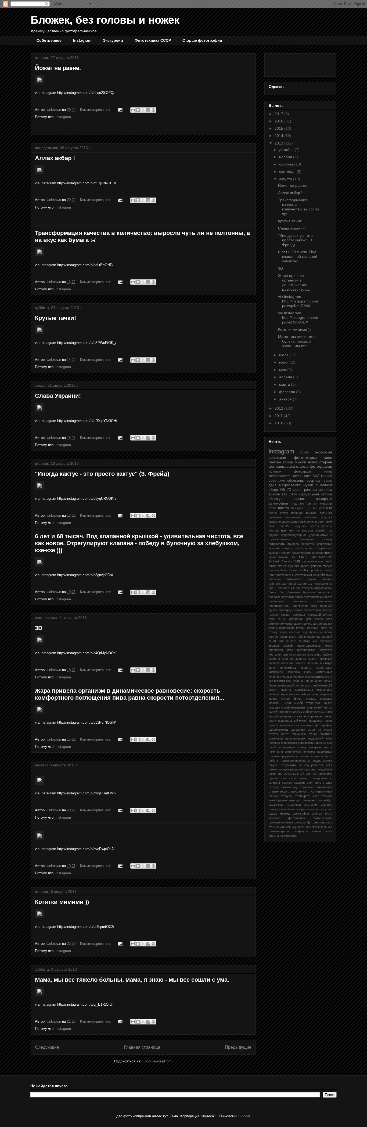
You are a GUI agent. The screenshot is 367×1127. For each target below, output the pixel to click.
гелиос (326, 476)
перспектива (306, 742)
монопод (326, 698)
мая (283, 370)
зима (272, 526)
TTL (308, 508)
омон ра (314, 729)
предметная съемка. (295, 756)
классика (293, 672)
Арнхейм (319, 574)
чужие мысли (278, 557)
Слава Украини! (58, 395)
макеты (286, 689)
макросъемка (290, 485)
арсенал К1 (286, 588)
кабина (327, 654)
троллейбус (324, 800)
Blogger (244, 1116)
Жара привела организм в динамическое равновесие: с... (294, 282)
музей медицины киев (296, 707)
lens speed (301, 566)
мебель (274, 694)
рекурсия (296, 769)
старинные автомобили (315, 787)
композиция (324, 672)
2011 (279, 416)
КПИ (329, 508)
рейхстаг (317, 765)
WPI (297, 561)
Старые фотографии (202, 40)
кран (289, 680)
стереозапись (297, 791)
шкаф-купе (300, 831)
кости (328, 676)
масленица (324, 689)
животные (299, 521)
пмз (329, 742)
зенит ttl (312, 521)
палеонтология (295, 738)
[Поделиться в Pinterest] (153, 110)
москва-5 (275, 703)
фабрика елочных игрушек (314, 809)
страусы (286, 796)
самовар (310, 769)
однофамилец (278, 729)
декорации (296, 619)
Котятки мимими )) (62, 902)
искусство (314, 654)
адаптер (286, 583)
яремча (274, 835)
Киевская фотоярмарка (286, 579)
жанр (328, 471)
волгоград (285, 610)
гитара (285, 614)
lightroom (316, 566)
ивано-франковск (309, 645)
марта (285, 384)
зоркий (288, 645)
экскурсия (323, 452)
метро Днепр (291, 698)
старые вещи (278, 791)
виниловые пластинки (288, 601)
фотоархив (303, 471)
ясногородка (288, 835)
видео (299, 596)
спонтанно (314, 782)
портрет (298, 503)
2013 (279, 143)
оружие (274, 535)
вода (314, 605)
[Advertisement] (143, 129)
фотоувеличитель (281, 822)
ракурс (273, 765)
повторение (287, 747)
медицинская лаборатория (299, 694)
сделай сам (277, 778)
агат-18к (274, 583)
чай (314, 827)
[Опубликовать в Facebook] (148, 110)
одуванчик (298, 729)
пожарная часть (320, 747)
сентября (288, 171)
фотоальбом (296, 818)
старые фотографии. (297, 548)
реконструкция (279, 769)
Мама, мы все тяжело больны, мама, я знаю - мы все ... (297, 341)
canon (297, 490)
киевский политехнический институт (306, 663)
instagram (63, 117)
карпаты (274, 658)
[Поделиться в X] (143, 110)
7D (289, 490)
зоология (326, 641)
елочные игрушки (318, 517)
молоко (311, 698)
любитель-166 (322, 685)
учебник (288, 809)
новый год (324, 530)
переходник (289, 742)
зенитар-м (325, 521)
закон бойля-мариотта (304, 636)
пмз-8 (272, 747)
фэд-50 (274, 827)
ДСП (329, 574)
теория (285, 552)
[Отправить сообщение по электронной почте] (120, 110)
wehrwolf (306, 574)
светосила (325, 773)
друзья (327, 623)
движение (275, 517)
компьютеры (277, 530)
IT (307, 557)
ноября (286, 157)
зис (314, 641)
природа (293, 543)
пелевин (274, 742)
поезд (302, 747)
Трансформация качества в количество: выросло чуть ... (298, 207)
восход (327, 610)
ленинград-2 (285, 685)
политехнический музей (285, 751)
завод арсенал (289, 632)
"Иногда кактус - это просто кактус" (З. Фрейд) (102, 473)
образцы (275, 499)
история (275, 471)
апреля (286, 377)
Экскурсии (113, 40)
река (329, 765)
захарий (326, 636)
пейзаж (275, 462)
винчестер (300, 605)
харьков (285, 827)
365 (282, 490)
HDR (301, 557)
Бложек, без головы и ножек (105, 20)
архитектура (304, 588)
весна (273, 513)
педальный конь (320, 738)
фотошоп (300, 822)
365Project (297, 508)
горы (272, 619)
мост (288, 703)
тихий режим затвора (284, 800)
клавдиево (276, 672)
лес (291, 530)
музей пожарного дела (284, 711)
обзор (273, 490)
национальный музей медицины (300, 720)
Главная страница (142, 1047)
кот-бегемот (277, 680)
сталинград (289, 787)
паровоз (299, 499)
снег (307, 476)
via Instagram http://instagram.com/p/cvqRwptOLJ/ (298, 317)
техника (326, 796)
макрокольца (304, 689)
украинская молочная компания (293, 804)
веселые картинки (281, 596)
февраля (287, 392)
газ (284, 494)
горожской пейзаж (319, 614)
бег (282, 592)
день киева (314, 619)
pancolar (310, 490)
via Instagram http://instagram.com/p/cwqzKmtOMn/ (298, 301)
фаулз (273, 813)
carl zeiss (324, 481)
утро (279, 809)
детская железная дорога (286, 623)
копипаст (275, 676)
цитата (283, 508)
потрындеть (277, 543)
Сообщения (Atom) (157, 1061)
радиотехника (322, 760)
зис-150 (285, 526)
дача (272, 485)
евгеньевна (293, 517)
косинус (298, 676)
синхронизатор (322, 778)
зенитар (304, 641)
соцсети (299, 782)
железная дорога (280, 521)
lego (290, 566)
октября (286, 164)
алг (295, 583)
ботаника (293, 592)
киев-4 (312, 658)
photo (283, 570)
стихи (311, 791)
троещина (308, 800)
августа (286, 179)
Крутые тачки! (55, 318)
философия (301, 813)
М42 (316, 476)
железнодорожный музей (286, 627)
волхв (298, 610)
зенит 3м (276, 641)
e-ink (329, 561)
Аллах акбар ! (55, 158)
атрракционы (323, 588)
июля (284, 355)
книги (307, 672)
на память (291, 716)
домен (317, 623)
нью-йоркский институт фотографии (306, 725)
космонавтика (314, 676)
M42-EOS (325, 557)
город (288, 462)
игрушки (300, 526)
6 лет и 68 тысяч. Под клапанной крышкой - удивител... (299, 256)
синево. (303, 778)
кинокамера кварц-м (296, 667)
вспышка (326, 513)
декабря (287, 149)
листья (299, 685)
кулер (318, 680)
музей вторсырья (307, 703)
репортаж (307, 543)
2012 (279, 408)
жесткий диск (317, 627)
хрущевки (298, 827)
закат (283, 636)
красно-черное (303, 680)
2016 (279, 121)
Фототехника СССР (153, 40)
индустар (325, 649)
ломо (308, 685)
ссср (310, 481)
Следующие (47, 1047)
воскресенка (312, 610)
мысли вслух (306, 462)
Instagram (82, 40)
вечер (284, 513)
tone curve (292, 574)
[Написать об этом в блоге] (138, 110)
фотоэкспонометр (319, 822)
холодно (317, 552)
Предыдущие (238, 1047)
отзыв (328, 729)
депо (329, 619)
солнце (287, 782)
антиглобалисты (321, 583)
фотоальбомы (322, 818)
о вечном (324, 485)
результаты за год (295, 765)
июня (284, 362)
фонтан (317, 813)
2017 (279, 114)
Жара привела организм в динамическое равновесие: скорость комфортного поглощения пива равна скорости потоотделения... (129, 694)
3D (38, 628)
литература (305, 530)
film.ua (282, 566)
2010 (279, 423)
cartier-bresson (313, 561)
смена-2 (274, 782)
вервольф (325, 592)
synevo (280, 574)
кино (272, 667)
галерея (274, 614)
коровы (287, 676)
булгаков (309, 592)
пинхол (321, 742)
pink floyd (304, 570)
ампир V (303, 583)
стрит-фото (302, 796)
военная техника (303, 513)
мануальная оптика (315, 494)
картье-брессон (321, 526)
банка (272, 592)
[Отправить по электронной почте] (133, 110)
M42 (314, 557)
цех (308, 827)
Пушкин (312, 579)
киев (328, 457)
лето (293, 494)
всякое (274, 494)
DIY (293, 557)
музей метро (323, 707)
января (286, 399)
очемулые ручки (304, 733)
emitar (273, 566)
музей (308, 485)
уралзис (305, 552)
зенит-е (291, 641)
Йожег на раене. (58, 68)
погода (327, 539)
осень (298, 476)
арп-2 (272, 588)
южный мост (322, 831)
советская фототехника (293, 457)
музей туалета (310, 711)
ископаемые (297, 654)
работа (273, 760)
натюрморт (306, 716)
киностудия (324, 667)
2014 (279, 135)
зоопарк (274, 645)
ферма (285, 813)
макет (273, 689)
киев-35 (301, 658)
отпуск (273, 733)
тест (316, 796)
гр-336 (282, 619)
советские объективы (286, 481)
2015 (279, 128)
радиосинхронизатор (296, 760)
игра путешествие (301, 649)
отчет (285, 733)
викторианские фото (318, 596)
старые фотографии (314, 466)
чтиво (328, 552)
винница (325, 490)
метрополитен (280, 476)
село (292, 778)
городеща (298, 614)
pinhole (292, 570)
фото (305, 452)
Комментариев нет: (96, 110)
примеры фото (321, 756)
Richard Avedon (280, 561)
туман (295, 552)
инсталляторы (278, 654)
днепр (308, 623)
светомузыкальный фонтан (297, 773)
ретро (311, 503)
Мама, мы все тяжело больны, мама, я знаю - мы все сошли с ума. (132, 979)
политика (309, 751)
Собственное (49, 40)
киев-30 (287, 658)
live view (319, 508)
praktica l (317, 570)
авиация (326, 579)
